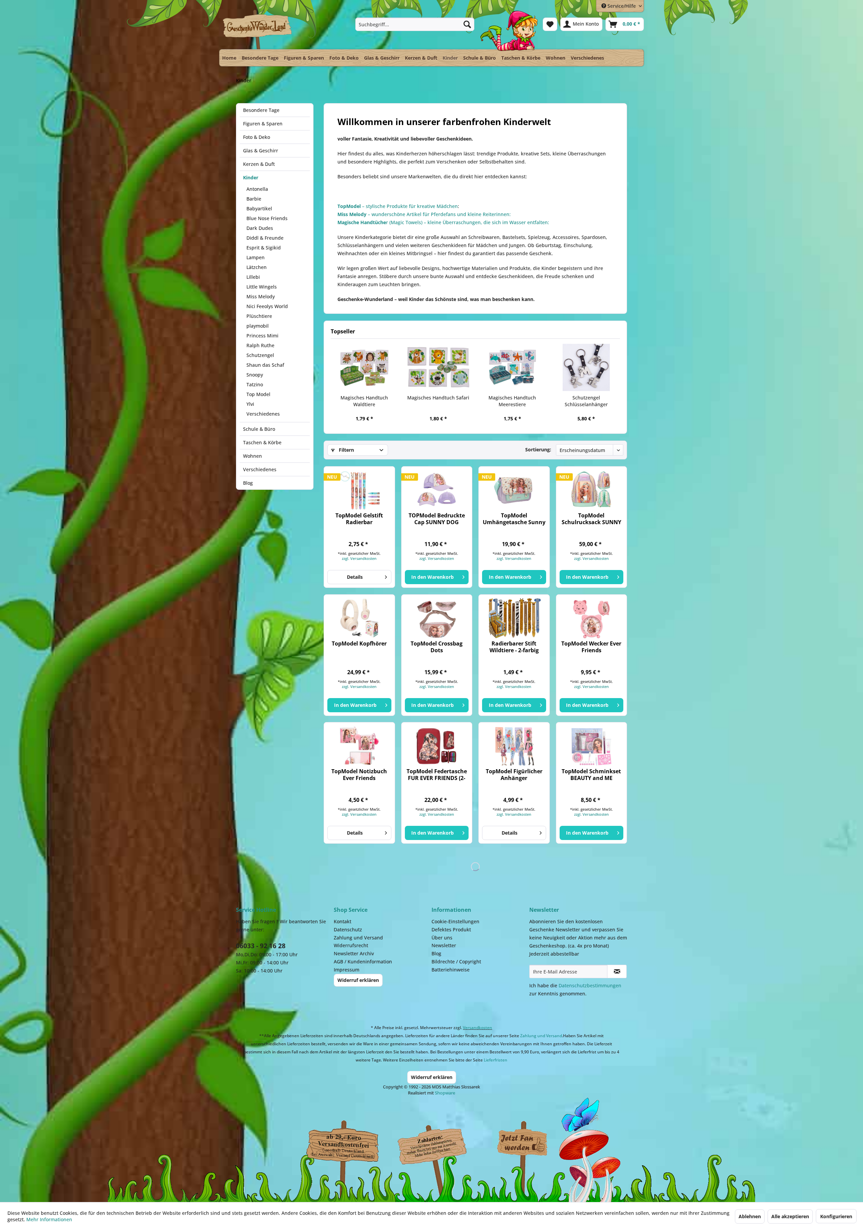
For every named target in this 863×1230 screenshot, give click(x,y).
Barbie (253, 199)
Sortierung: (538, 449)
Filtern (345, 450)
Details (355, 577)
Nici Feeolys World (267, 306)
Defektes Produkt (451, 929)
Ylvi (250, 404)
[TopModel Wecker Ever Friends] (591, 618)
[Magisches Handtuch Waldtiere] (364, 367)
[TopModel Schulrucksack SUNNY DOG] (591, 490)
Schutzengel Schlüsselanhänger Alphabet (586, 401)
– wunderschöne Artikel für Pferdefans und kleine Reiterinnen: (424, 214)
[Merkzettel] (550, 24)
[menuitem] (414, 24)
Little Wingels (261, 286)
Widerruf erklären (358, 980)
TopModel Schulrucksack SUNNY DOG (591, 519)
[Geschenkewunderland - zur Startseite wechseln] (257, 29)
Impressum (346, 969)
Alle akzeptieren (790, 1216)
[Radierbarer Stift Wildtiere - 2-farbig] (514, 618)
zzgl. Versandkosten (359, 558)
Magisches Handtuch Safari (438, 397)
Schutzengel (260, 355)
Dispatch (342, 1144)
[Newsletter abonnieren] (617, 971)
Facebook (522, 1143)
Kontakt (342, 921)
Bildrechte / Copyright (456, 961)
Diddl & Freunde (265, 238)
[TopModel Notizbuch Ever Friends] (359, 746)
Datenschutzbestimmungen (590, 985)
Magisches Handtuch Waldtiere (364, 401)
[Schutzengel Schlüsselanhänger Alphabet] (587, 367)
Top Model (258, 394)
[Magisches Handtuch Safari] (439, 367)
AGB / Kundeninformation (363, 961)
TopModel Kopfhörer (359, 643)
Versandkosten (477, 1027)
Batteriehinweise (451, 969)
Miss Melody (260, 296)
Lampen (255, 257)
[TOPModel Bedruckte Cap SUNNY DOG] (437, 490)
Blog (248, 483)
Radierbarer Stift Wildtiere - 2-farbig (514, 647)
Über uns (442, 937)
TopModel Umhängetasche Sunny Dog (514, 519)
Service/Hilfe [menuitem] (621, 6)
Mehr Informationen (49, 1219)
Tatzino (254, 384)
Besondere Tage (261, 110)
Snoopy (254, 374)
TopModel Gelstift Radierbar (359, 519)
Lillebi (253, 277)
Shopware (445, 1093)
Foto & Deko (256, 137)
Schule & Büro (259, 429)
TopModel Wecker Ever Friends (591, 647)
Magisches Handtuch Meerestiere (512, 401)
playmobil (257, 326)
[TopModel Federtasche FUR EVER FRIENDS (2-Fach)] (437, 746)
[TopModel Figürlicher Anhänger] (514, 746)
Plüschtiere (259, 316)
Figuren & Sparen (262, 123)
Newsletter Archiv (354, 953)
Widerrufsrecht (351, 945)
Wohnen (252, 456)
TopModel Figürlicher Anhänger (514, 774)
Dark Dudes (259, 228)
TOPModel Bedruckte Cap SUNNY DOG (437, 519)
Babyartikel (259, 208)
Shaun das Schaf (265, 365)
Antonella (257, 189)
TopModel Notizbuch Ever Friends (359, 774)
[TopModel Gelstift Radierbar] (359, 490)
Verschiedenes (263, 414)
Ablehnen (750, 1216)
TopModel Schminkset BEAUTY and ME (591, 774)
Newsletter (444, 945)
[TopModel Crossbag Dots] (437, 618)
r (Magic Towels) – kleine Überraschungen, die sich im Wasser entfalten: (443, 222)
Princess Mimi (262, 335)
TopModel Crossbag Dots (437, 647)
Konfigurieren (836, 1216)
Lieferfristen (495, 1060)
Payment (438, 1143)
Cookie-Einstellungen (455, 921)
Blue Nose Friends (267, 218)
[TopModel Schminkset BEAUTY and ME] (591, 746)
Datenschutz (348, 929)
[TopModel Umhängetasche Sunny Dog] (514, 490)
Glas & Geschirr (260, 150)
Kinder (250, 177)
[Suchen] (467, 24)
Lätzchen (256, 267)
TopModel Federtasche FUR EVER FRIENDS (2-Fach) (437, 774)
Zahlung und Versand (358, 937)
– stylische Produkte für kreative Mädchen (397, 206)
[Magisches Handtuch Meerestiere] (512, 367)
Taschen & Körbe (262, 442)
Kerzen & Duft (259, 164)
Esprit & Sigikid (263, 247)
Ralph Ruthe (260, 345)
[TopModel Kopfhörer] (359, 618)
